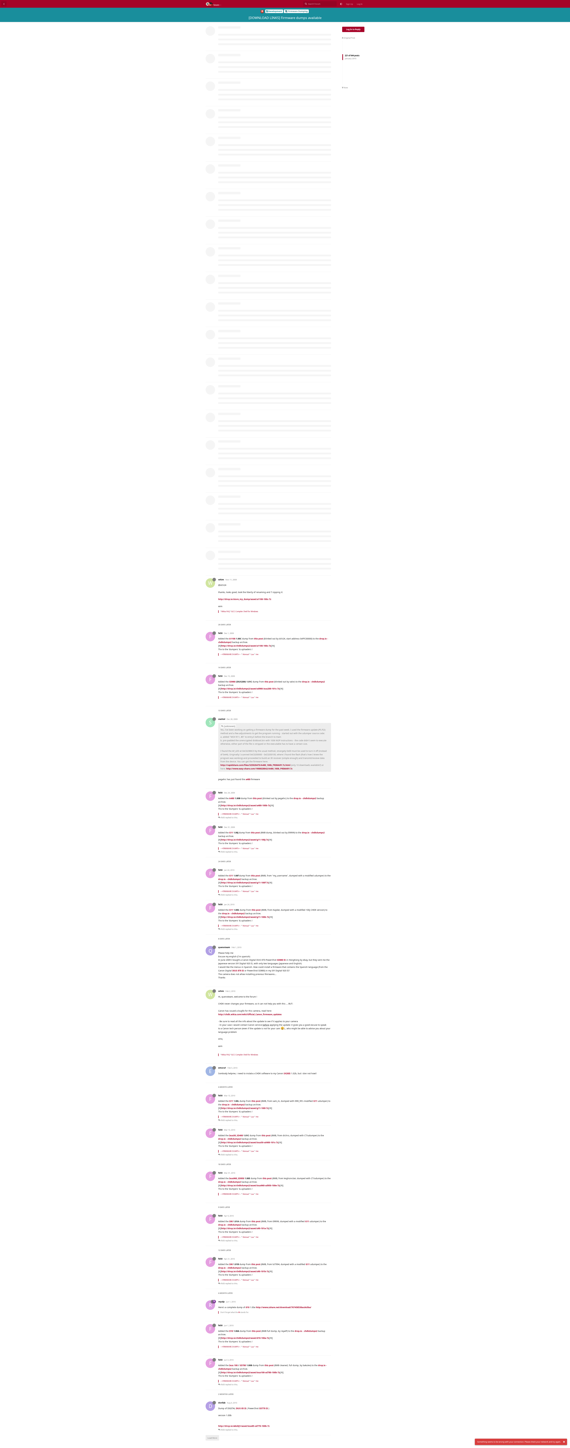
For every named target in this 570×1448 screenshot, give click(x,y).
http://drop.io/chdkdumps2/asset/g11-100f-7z (245, 882)
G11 (231, 832)
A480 (231, 798)
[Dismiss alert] (564, 1442)
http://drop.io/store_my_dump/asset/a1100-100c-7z (244, 599)
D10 (231, 1331)
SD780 (243, 1365)
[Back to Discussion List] (4, 4)
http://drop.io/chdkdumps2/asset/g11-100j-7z (244, 839)
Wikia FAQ (225, 611)
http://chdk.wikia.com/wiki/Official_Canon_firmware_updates (250, 1014)
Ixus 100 (233, 1365)
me (257, 654)
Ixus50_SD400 (236, 1135)
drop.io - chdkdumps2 (313, 681)
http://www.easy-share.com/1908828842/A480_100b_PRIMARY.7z (259, 768)
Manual (246, 654)
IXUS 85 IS (241, 1408)
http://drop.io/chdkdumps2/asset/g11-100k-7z (245, 917)
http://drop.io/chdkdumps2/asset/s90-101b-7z (245, 1271)
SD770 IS (263, 1408)
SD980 (232, 681)
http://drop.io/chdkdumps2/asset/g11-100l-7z (244, 1108)
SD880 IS (281, 959)
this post (258, 638)
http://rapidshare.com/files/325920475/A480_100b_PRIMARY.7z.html (255, 765)
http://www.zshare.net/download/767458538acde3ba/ (283, 1307)
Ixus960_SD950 (236, 1178)
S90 (231, 1221)
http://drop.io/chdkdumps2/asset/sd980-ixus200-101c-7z (250, 688)
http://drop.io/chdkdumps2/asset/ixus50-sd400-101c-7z (249, 1142)
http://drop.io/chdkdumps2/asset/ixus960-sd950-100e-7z (250, 1185)
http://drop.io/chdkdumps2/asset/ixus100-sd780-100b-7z (250, 1372)
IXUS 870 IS (238, 970)
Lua (252, 654)
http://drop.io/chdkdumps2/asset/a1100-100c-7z (246, 645)
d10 (247, 1307)
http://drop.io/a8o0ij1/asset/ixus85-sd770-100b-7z (244, 1426)
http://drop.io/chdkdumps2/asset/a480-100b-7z (245, 805)
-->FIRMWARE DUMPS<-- (230, 654)
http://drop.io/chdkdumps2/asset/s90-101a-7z (245, 1228)
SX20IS (287, 1073)
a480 (248, 779)
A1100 (232, 638)
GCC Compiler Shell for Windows (244, 611)
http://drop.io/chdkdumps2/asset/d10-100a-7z (245, 1338)
